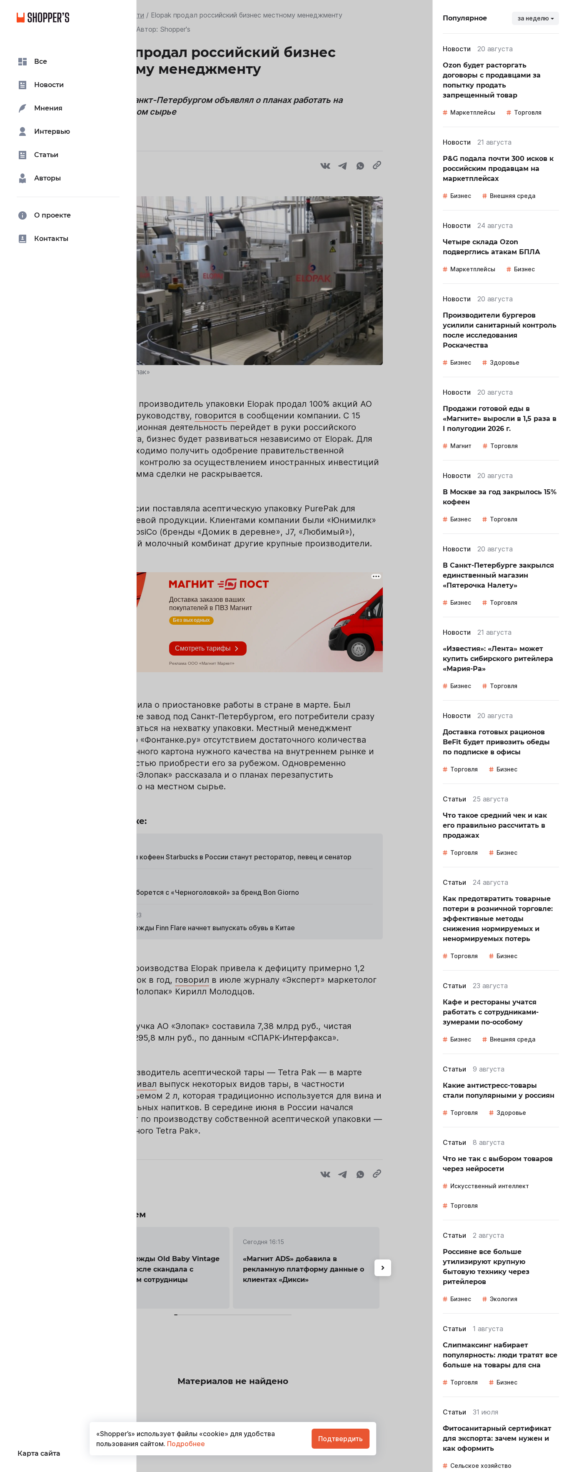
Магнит (461, 445)
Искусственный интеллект (489, 1185)
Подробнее (185, 1443)
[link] (501, 80)
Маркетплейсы (472, 112)
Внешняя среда (512, 195)
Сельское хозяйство (481, 1465)
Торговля (528, 112)
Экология (503, 1298)
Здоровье (504, 362)
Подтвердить (340, 1438)
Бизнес (460, 195)
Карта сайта (38, 1453)
